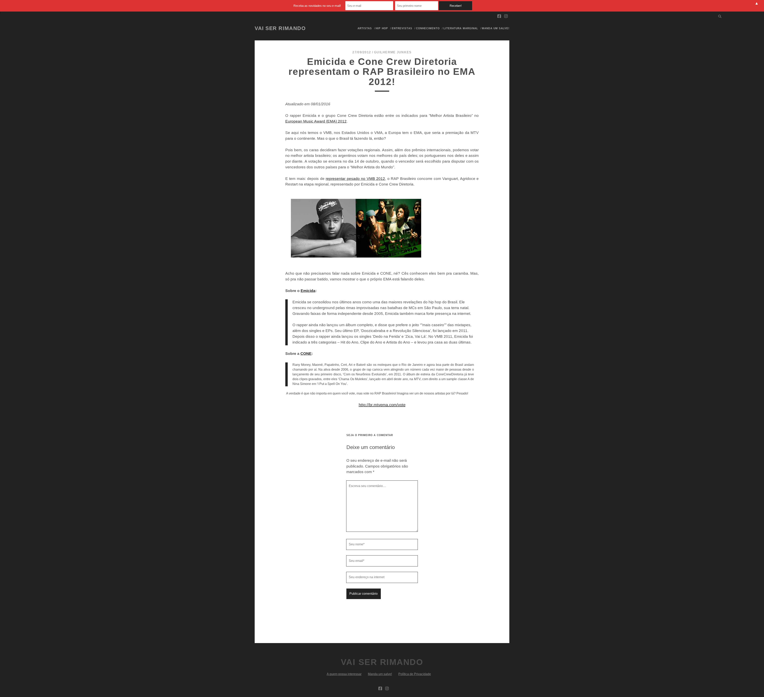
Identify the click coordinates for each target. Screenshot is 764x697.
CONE (306, 353)
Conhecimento (428, 28)
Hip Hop (382, 28)
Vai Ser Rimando (280, 28)
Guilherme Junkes (392, 52)
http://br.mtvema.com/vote (382, 405)
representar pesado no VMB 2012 (355, 179)
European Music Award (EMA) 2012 (316, 121)
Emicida (308, 291)
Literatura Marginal (460, 28)
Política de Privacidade (414, 674)
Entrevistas (402, 28)
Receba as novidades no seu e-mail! (317, 5)
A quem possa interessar (344, 674)
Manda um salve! (495, 28)
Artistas (365, 28)
